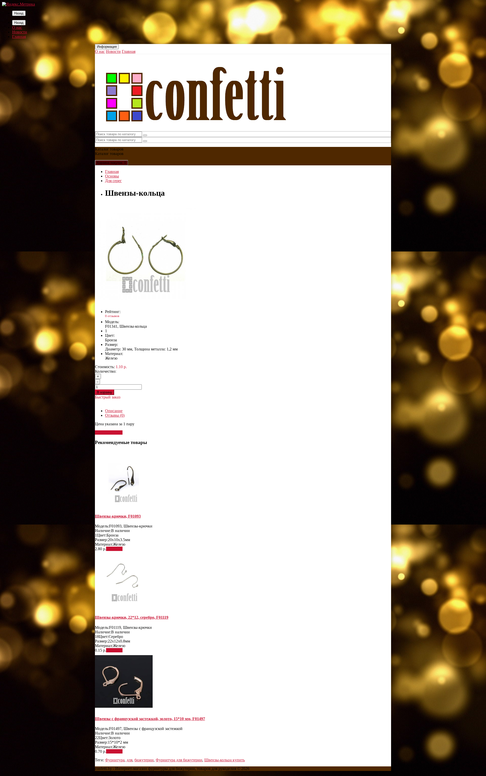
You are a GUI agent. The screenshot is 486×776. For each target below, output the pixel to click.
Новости (19, 32)
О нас (17, 27)
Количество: (105, 371)
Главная (19, 36)
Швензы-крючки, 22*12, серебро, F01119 (131, 617)
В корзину (104, 392)
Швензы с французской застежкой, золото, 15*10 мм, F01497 (150, 719)
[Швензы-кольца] (145, 303)
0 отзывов (112, 316)
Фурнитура (115, 760)
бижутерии (144, 760)
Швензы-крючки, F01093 (118, 516)
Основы (112, 176)
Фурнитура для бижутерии (179, 760)
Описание (114, 411)
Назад (19, 13)
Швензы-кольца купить (224, 760)
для (129, 760)
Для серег (113, 181)
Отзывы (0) (115, 415)
